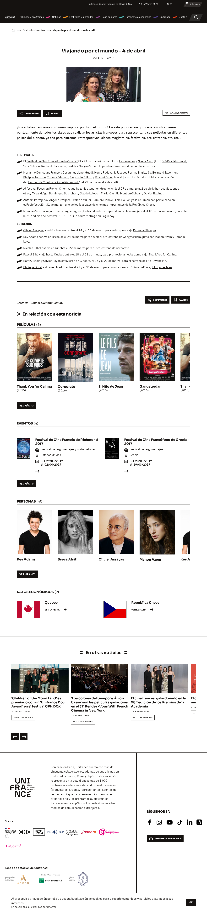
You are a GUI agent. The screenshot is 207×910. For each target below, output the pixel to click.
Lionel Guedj (84, 172)
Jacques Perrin (126, 172)
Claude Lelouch (89, 193)
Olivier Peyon (52, 261)
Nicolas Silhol (32, 248)
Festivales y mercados (81, 16)
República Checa (143, 204)
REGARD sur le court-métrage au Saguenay (86, 216)
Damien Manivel (103, 200)
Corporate (122, 248)
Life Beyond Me (156, 261)
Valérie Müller (82, 200)
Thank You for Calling (162, 254)
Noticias (56, 16)
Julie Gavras (147, 166)
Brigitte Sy (144, 172)
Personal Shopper (144, 230)
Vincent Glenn (104, 177)
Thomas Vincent (57, 177)
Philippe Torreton (34, 177)
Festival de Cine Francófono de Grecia (52, 161)
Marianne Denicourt (36, 172)
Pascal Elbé (30, 254)
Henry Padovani (104, 172)
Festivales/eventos (176, 112)
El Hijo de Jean (162, 267)
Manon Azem (163, 237)
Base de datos (109, 16)
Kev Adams (30, 237)
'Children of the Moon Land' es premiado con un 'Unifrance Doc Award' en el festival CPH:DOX (38, 702)
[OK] (191, 902)
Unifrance (165, 16)
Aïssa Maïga (40, 193)
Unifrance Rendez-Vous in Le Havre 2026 (110, 4)
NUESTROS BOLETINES (167, 838)
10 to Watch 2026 (148, 4)
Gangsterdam (132, 237)
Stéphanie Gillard (81, 177)
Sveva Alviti (145, 161)
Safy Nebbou (31, 166)
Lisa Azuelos (127, 161)
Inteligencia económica (138, 16)
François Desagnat (63, 172)
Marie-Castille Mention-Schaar (121, 193)
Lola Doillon (123, 200)
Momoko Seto (32, 211)
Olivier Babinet (153, 193)
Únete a (183, 16)
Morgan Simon (88, 166)
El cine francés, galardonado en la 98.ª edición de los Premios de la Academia (158, 702)
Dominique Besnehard (63, 193)
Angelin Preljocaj (60, 200)
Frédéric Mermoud (174, 161)
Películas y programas (32, 16)
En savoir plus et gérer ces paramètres (33, 906)
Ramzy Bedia (31, 261)
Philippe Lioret (32, 267)
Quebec (87, 211)
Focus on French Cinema (53, 188)
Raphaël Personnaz (53, 166)
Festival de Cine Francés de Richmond (53, 182)
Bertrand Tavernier (164, 172)
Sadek (72, 166)
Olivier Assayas (33, 230)
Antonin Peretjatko (35, 200)
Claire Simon (141, 200)
